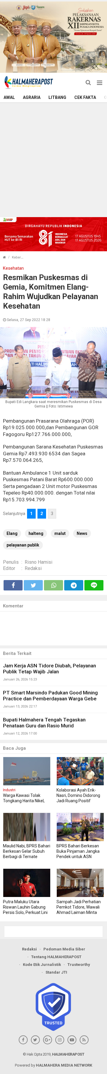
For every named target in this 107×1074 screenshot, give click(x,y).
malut (60, 533)
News (82, 533)
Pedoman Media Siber (64, 949)
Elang (12, 533)
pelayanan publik (23, 545)
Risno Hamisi (38, 562)
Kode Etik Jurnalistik (42, 964)
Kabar (16, 257)
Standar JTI (56, 972)
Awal (9, 97)
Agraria (31, 97)
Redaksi (33, 568)
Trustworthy (78, 964)
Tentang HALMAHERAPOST (56, 957)
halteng (36, 533)
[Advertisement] (53, 159)
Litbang (57, 97)
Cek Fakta (85, 97)
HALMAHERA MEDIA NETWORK (64, 1065)
